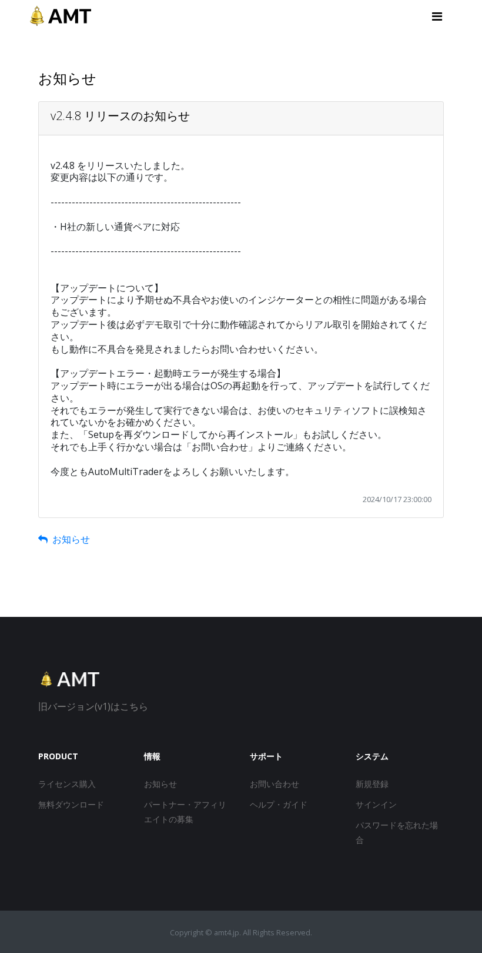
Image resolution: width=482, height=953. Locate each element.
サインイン (376, 804)
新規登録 (372, 783)
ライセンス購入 (67, 783)
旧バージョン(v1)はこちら (93, 706)
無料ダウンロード (71, 804)
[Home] (68, 684)
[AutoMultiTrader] (60, 16)
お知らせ (69, 539)
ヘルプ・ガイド (278, 804)
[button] (438, 16)
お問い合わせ (274, 783)
